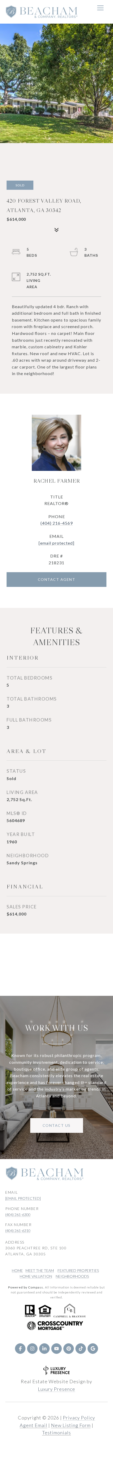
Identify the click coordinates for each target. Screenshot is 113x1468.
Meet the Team (39, 1270)
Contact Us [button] (57, 1125)
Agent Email (33, 1425)
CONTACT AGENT (56, 579)
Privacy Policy (79, 1417)
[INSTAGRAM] (32, 1348)
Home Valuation (36, 1276)
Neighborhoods (72, 1276)
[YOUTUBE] (56, 1348)
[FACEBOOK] (20, 1348)
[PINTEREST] (68, 1348)
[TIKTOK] (80, 1348)
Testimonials (56, 1432)
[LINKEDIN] (44, 1348)
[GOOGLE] (93, 1348)
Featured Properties (78, 1270)
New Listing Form (71, 1425)
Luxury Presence (56, 1389)
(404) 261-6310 (17, 1230)
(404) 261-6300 (17, 1214)
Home (17, 1270)
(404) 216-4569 (56, 522)
